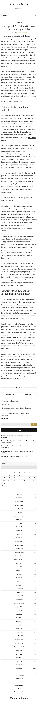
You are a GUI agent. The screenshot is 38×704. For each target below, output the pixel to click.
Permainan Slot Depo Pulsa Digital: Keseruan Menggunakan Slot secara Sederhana (18, 441)
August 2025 (19, 519)
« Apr (2, 485)
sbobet (19, 688)
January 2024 (19, 588)
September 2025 (19, 516)
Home (15, 692)
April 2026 (19, 494)
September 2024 (19, 559)
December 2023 (19, 592)
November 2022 (19, 639)
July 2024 (19, 567)
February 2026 (19, 501)
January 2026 (19, 505)
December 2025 (19, 508)
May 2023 (19, 617)
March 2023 (19, 625)
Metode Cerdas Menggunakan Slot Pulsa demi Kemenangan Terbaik (17, 451)
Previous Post (10, 394)
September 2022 (19, 647)
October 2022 (19, 643)
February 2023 (19, 628)
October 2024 (19, 556)
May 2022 (19, 661)
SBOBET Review (6, 419)
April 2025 (19, 534)
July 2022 (19, 654)
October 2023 (19, 599)
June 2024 (19, 570)
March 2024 (19, 581)
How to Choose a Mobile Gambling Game (15, 413)
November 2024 (19, 552)
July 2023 (19, 610)
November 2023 (19, 596)
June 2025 (19, 527)
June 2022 (19, 657)
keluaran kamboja (19, 675)
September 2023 (19, 603)
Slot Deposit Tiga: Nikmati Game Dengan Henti (14, 456)
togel (19, 672)
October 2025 (19, 512)
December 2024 (19, 548)
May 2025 (19, 530)
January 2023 (19, 632)
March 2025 (19, 538)
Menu (6, 15)
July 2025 (19, 523)
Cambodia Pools (19, 681)
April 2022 (19, 665)
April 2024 (19, 578)
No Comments (23, 32)
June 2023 (19, 614)
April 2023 (19, 621)
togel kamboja (19, 678)
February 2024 (19, 585)
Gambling (19, 22)
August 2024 (19, 563)
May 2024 (19, 574)
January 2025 (19, 545)
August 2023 (19, 607)
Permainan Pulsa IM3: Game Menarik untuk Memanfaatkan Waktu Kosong (17, 446)
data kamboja (19, 685)
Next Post (28, 394)
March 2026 (19, 498)
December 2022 (19, 636)
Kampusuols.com (19, 4)
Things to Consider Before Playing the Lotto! (16, 408)
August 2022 (19, 650)
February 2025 (19, 541)
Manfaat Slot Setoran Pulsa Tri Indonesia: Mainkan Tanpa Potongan (16, 436)
